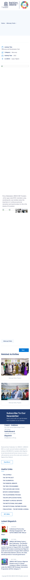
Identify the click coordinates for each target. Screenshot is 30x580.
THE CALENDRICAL (8, 480)
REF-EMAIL (7, 514)
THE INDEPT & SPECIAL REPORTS (12, 500)
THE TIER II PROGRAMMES (10, 486)
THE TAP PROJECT (8, 477)
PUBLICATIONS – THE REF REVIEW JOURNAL (16, 509)
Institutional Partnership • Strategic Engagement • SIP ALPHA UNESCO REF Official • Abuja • (14, 531)
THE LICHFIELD (7, 475)
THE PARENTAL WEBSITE (10, 483)
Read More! (7, 462)
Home (3, 23)
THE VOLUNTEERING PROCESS (12, 495)
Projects (19, 378)
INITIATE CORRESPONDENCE (11, 492)
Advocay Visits (7, 341)
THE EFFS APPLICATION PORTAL (12, 497)
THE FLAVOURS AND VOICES (11, 489)
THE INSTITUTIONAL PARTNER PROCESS (14, 506)
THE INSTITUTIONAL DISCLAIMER (12, 503)
